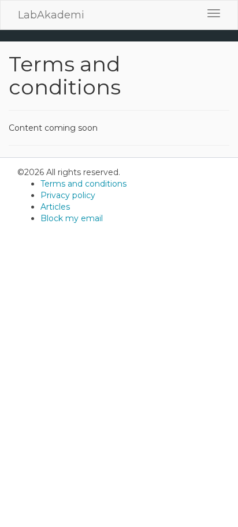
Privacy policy (67, 195)
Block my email (71, 218)
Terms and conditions (83, 184)
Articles (55, 207)
